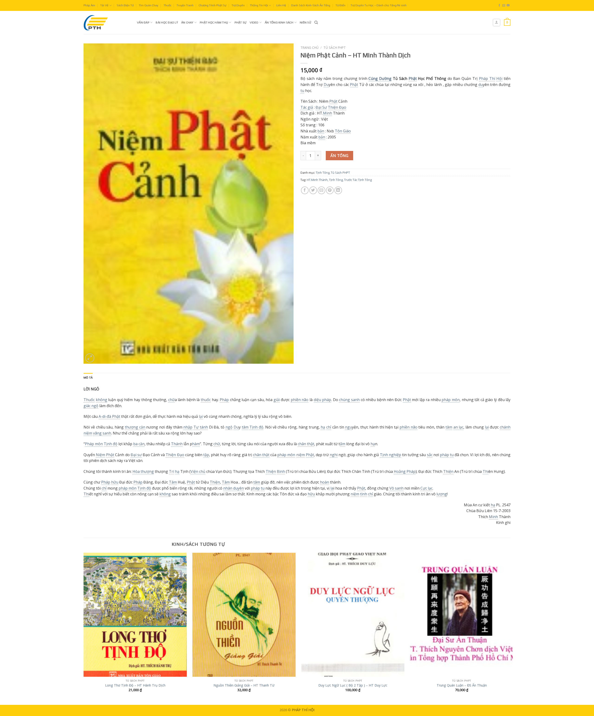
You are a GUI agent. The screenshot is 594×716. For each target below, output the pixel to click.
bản (320, 131)
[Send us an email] (503, 5)
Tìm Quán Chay (148, 5)
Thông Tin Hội (259, 5)
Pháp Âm (89, 5)
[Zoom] (89, 358)
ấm (342, 443)
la (331, 488)
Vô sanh (396, 488)
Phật (413, 78)
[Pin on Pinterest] (330, 190)
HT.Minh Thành (317, 180)
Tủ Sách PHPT (334, 47)
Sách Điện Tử (125, 5)
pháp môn (451, 399)
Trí (171, 471)
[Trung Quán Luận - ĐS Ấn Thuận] (461, 615)
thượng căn (135, 427)
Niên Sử (305, 22)
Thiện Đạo (337, 107)
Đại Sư (321, 107)
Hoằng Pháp (405, 471)
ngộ (229, 427)
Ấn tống (339, 155)
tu (302, 90)
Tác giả (306, 107)
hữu (114, 482)
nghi (334, 454)
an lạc (458, 427)
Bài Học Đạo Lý (167, 22)
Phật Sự (241, 22)
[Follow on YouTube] (508, 5)
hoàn (324, 482)
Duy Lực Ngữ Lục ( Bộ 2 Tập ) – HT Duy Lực (352, 685)
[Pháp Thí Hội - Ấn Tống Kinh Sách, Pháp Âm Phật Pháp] (107, 22)
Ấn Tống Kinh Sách (279, 22)
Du (326, 84)
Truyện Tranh (185, 5)
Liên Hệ (281, 5)
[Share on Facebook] (305, 190)
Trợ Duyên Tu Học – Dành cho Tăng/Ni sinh (379, 5)
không (101, 399)
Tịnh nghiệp (390, 454)
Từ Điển (340, 5)
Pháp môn (94, 443)
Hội (499, 78)
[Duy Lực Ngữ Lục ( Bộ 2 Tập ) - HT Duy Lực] (352, 615)
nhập (187, 427)
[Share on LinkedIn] (338, 190)
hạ (323, 427)
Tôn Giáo (343, 131)
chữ (171, 399)
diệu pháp (322, 399)
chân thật (306, 443)
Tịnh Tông (322, 172)
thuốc (206, 399)
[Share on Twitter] (313, 190)
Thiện (271, 471)
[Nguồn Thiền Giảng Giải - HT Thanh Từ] (244, 615)
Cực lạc (426, 488)
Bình (281, 471)
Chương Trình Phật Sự (212, 5)
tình (363, 494)
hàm (196, 443)
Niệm (100, 454)
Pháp (224, 399)
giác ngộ (91, 405)
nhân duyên (233, 488)
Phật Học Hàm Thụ (214, 22)
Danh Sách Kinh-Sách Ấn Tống (310, 5)
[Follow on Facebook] (499, 5)
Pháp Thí (487, 78)
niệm (300, 454)
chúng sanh (349, 399)
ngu (348, 427)
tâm (245, 427)
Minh (327, 113)
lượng (441, 494)
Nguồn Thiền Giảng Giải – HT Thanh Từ (243, 685)
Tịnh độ (256, 427)
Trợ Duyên (238, 5)
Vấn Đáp (143, 22)
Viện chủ (197, 471)
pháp (444, 454)
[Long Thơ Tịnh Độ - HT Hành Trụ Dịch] (135, 615)
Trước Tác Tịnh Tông (358, 180)
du (480, 84)
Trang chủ (309, 47)
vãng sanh (102, 433)
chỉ (328, 427)
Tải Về (104, 5)
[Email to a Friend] (321, 190)
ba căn (139, 443)
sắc (430, 454)
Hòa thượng (143, 471)
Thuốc (167, 5)
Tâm (173, 482)
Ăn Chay (187, 22)
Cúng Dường (379, 78)
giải (277, 399)
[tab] (88, 377)
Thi (485, 471)
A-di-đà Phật (109, 416)
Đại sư (136, 454)
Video (254, 22)
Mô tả (88, 377)
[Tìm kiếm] (316, 22)
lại (201, 416)
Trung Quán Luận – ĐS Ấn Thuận (462, 685)
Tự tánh (201, 427)
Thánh (177, 443)
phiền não (300, 399)
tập (206, 454)
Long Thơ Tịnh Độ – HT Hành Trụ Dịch (135, 685)
